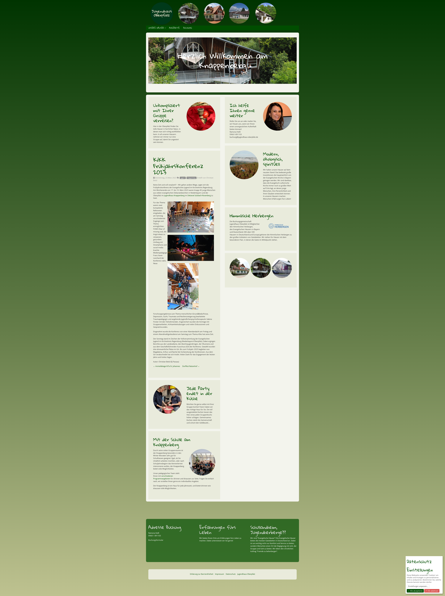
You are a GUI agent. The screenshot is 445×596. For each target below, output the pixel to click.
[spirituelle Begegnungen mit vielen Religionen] (235, 80)
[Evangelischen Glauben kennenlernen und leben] (239, 80)
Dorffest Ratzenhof (190, 366)
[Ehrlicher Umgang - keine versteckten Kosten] (218, 80)
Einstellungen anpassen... (418, 586)
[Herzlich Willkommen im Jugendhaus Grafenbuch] (210, 80)
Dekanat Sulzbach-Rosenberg (199, 195)
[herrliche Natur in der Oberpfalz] (226, 80)
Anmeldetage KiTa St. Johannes (166, 366)
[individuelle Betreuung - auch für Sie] (222, 80)
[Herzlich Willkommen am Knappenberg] (214, 80)
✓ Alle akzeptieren (415, 591)
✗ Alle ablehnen (431, 591)
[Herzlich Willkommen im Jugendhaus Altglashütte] (206, 80)
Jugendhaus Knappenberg (174, 195)
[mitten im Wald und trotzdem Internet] (231, 80)
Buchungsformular (155, 540)
